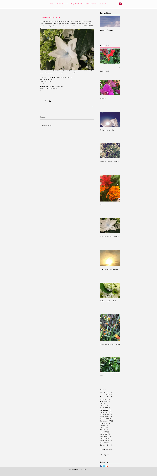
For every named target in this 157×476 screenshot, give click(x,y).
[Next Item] (117, 21)
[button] (120, 3)
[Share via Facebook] (41, 101)
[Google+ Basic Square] (107, 466)
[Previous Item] (103, 21)
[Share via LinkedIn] (50, 101)
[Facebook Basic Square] (101, 466)
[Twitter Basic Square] (104, 466)
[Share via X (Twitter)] (45, 101)
